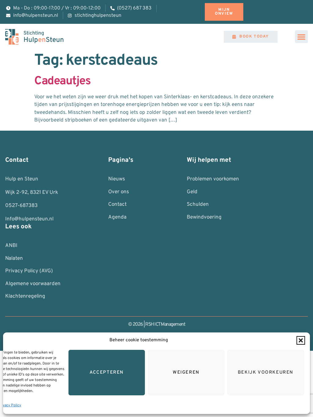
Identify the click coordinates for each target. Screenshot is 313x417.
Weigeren (186, 372)
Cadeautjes (62, 81)
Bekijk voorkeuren (265, 372)
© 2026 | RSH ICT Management (156, 324)
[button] (301, 340)
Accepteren (107, 372)
